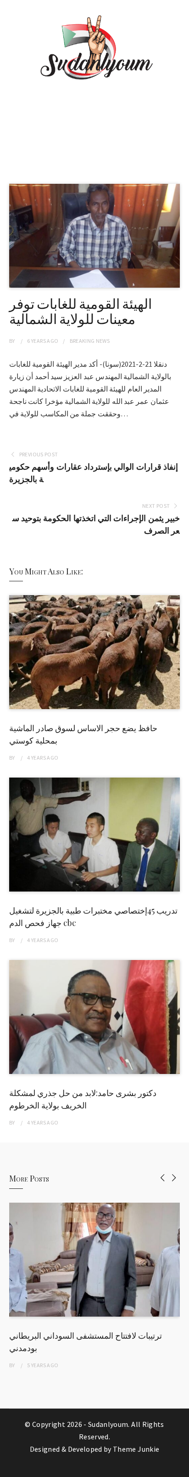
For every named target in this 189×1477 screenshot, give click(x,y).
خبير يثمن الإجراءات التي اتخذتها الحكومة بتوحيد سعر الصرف (96, 524)
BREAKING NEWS (90, 340)
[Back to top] (180, 1468)
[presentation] (162, 1177)
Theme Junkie (136, 1449)
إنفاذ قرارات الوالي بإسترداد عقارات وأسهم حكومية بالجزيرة (93, 472)
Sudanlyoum (108, 1424)
